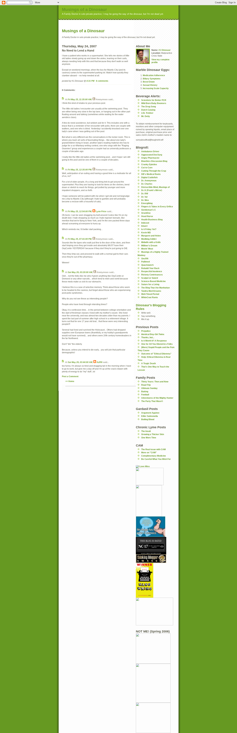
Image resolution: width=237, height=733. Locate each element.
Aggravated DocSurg (151, 155)
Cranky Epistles (149, 164)
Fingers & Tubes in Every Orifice (157, 206)
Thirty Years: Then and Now (154, 381)
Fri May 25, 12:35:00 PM (79, 169)
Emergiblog (147, 203)
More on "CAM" (149, 452)
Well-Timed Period (150, 294)
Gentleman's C (148, 210)
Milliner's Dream (149, 245)
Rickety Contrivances (152, 275)
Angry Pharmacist (150, 158)
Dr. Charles (146, 184)
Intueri (144, 226)
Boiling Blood (147, 419)
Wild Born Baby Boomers (153, 103)
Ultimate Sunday (149, 388)
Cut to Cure (147, 167)
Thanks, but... (147, 337)
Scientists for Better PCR (153, 100)
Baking (144, 391)
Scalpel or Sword (149, 278)
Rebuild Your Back (150, 268)
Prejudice (146, 331)
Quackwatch (147, 265)
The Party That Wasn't (152, 401)
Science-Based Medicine (153, 281)
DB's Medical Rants (151, 174)
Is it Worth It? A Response (154, 341)
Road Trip (146, 385)
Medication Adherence (154, 75)
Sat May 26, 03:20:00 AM (80, 272)
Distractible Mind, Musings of (155, 187)
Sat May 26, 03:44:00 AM (80, 362)
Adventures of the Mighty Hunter (157, 398)
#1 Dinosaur (165, 50)
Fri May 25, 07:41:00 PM (79, 239)
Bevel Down (149, 82)
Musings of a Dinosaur (84, 9)
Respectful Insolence (151, 271)
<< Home (69, 381)
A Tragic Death (148, 363)
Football (145, 394)
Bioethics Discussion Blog (154, 161)
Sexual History (150, 85)
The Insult (146, 431)
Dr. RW (144, 193)
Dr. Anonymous (148, 180)
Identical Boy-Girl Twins (152, 334)
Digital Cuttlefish (149, 177)
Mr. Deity (145, 116)
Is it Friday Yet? (148, 229)
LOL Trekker (147, 113)
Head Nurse (147, 216)
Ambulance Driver (150, 151)
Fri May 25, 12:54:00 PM (79, 211)
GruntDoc (146, 213)
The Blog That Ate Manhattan (155, 288)
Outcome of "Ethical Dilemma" (156, 354)
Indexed (145, 223)
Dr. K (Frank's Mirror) (151, 190)
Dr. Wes (145, 200)
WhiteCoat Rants (149, 297)
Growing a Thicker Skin (152, 434)
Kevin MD (146, 232)
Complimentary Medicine (153, 456)
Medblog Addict (148, 239)
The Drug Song (148, 106)
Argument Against (150, 413)
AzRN (99, 362)
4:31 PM (90, 81)
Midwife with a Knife (151, 242)
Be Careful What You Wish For (156, 459)
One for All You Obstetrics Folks (157, 344)
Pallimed (145, 262)
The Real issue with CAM (153, 449)
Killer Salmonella (149, 416)
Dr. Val (144, 197)
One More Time (148, 437)
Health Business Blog (152, 219)
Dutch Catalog (148, 110)
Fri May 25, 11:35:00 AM (79, 99)
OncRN (144, 258)
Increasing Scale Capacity (156, 88)
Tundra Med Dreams (151, 291)
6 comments (102, 81)
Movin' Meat (147, 249)
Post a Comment (70, 376)
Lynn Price (101, 211)
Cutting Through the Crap (153, 171)
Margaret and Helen (151, 236)
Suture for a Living (150, 284)
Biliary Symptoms (151, 78)
